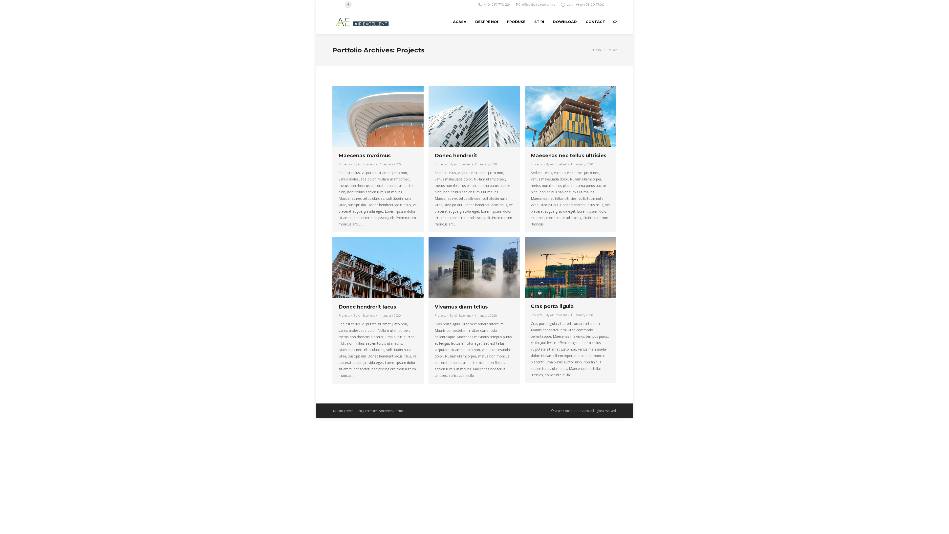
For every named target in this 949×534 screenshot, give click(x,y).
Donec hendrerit (456, 155)
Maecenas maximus (365, 155)
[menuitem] (459, 22)
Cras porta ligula (552, 306)
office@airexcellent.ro (539, 4)
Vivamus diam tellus (461, 307)
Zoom (371, 116)
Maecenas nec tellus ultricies (568, 155)
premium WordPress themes (385, 411)
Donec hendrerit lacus (367, 307)
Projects (344, 164)
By (364, 164)
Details (384, 116)
